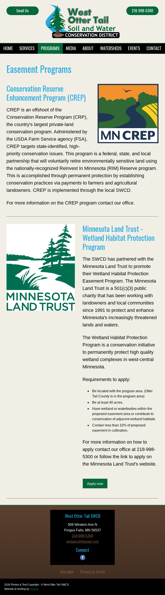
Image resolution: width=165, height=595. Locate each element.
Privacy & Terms (92, 571)
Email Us (23, 10)
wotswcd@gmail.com (82, 541)
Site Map (67, 571)
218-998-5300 (142, 10)
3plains (34, 588)
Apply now (95, 484)
